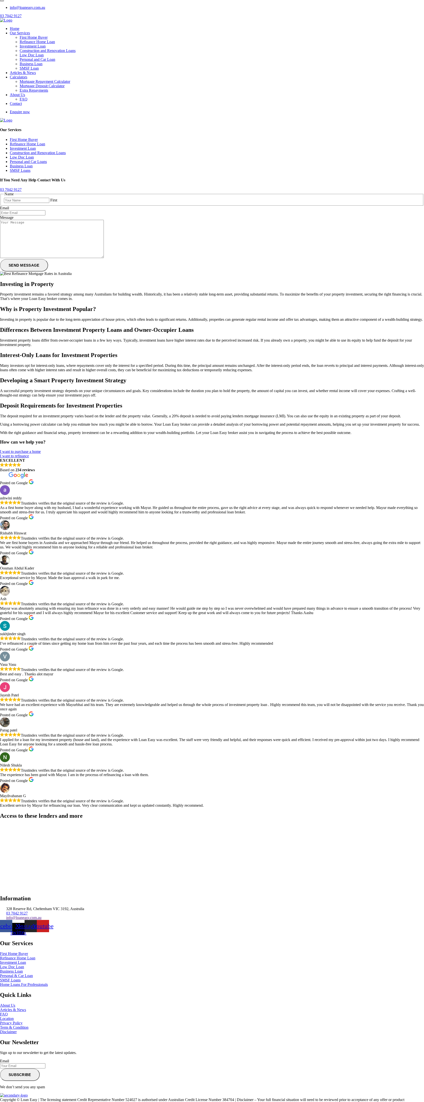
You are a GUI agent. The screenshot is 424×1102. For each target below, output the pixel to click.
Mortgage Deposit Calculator (42, 86)
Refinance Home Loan (37, 42)
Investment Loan (33, 46)
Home (14, 28)
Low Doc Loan (32, 55)
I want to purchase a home (20, 451)
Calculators (18, 77)
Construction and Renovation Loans (48, 51)
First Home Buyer (34, 37)
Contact (16, 103)
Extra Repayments (34, 90)
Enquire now (20, 112)
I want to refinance (14, 456)
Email (4, 208)
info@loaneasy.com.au (27, 7)
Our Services (20, 33)
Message (6, 217)
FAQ (23, 99)
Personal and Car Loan (37, 59)
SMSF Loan (29, 68)
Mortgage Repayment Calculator (45, 81)
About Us (17, 95)
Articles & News (23, 73)
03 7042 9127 (11, 16)
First (53, 200)
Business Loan (31, 64)
